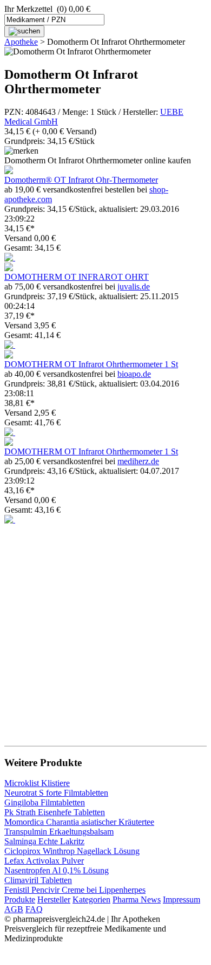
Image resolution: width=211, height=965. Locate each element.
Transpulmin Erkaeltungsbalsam (59, 831)
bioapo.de (134, 373)
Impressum (181, 899)
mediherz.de (138, 461)
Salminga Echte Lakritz (44, 841)
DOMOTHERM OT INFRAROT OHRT (76, 276)
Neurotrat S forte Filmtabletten (56, 792)
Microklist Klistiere (37, 783)
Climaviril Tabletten (38, 880)
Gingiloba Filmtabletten (44, 802)
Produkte (19, 899)
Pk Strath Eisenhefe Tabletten (54, 812)
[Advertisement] (105, 630)
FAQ (34, 909)
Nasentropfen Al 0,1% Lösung (56, 870)
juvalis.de (133, 286)
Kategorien (91, 899)
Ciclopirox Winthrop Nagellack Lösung (72, 851)
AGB (13, 909)
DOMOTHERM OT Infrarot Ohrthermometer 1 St (91, 364)
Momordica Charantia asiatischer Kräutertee (79, 821)
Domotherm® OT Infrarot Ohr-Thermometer (81, 179)
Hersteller (53, 899)
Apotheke (21, 41)
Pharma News (137, 899)
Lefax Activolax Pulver (44, 860)
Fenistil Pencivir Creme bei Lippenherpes (75, 889)
